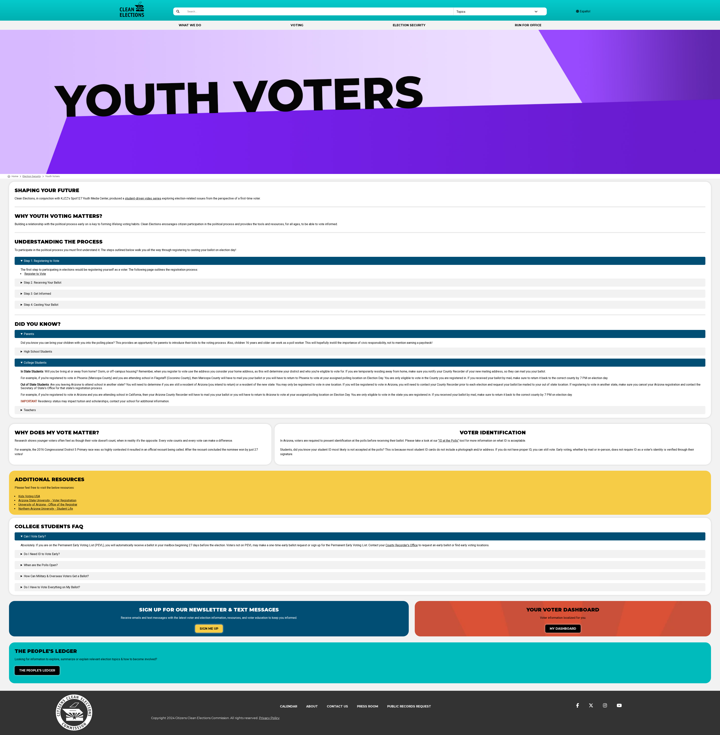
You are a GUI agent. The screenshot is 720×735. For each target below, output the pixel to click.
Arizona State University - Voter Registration (47, 500)
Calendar (288, 706)
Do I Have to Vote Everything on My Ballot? (52, 587)
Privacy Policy (269, 718)
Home (15, 176)
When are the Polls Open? (41, 565)
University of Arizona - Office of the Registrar (47, 504)
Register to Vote (35, 274)
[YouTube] (619, 705)
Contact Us (337, 706)
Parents (29, 334)
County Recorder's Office (402, 545)
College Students (35, 362)
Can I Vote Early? (35, 536)
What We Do (190, 25)
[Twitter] (591, 705)
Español (584, 11)
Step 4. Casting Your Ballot (41, 304)
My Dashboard (563, 628)
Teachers (30, 410)
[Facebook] (577, 705)
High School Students (38, 351)
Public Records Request (409, 706)
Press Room (367, 706)
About (312, 706)
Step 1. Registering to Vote (41, 261)
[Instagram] (605, 705)
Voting (297, 25)
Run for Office (528, 25)
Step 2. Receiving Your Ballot (42, 282)
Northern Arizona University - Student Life (45, 508)
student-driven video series (143, 198)
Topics (461, 11)
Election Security (409, 25)
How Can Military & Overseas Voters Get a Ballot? (56, 576)
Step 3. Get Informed (37, 293)
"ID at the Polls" (448, 440)
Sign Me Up (209, 628)
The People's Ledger (37, 670)
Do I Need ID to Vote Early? (42, 554)
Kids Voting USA (29, 496)
